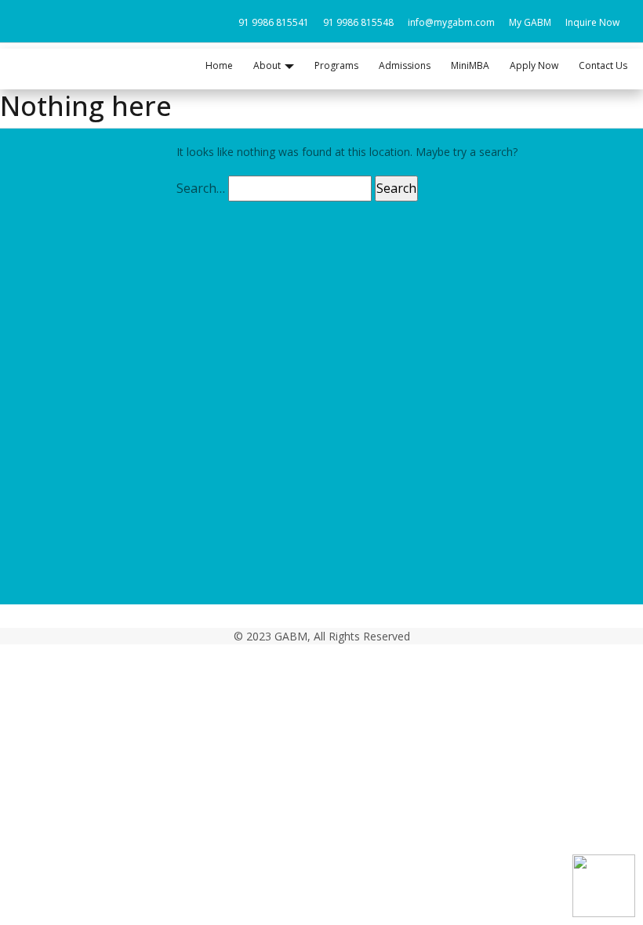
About (34, 457)
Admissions (404, 65)
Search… (200, 188)
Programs (336, 65)
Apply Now (534, 65)
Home (219, 65)
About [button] (267, 65)
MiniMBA (470, 65)
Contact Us (603, 65)
